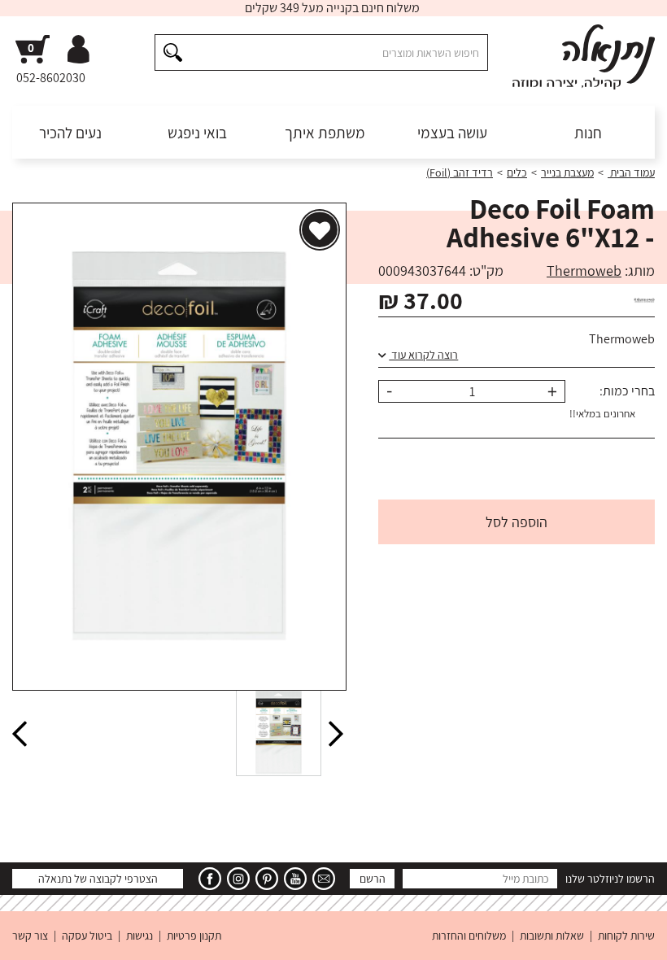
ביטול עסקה (87, 935)
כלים (517, 172)
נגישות (139, 935)
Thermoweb (584, 270)
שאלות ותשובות (552, 935)
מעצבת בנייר (567, 172)
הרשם (373, 878)
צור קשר (30, 935)
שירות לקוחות (626, 935)
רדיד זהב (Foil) (459, 172)
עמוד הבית (631, 172)
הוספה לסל (516, 522)
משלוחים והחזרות (469, 935)
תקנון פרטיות (194, 935)
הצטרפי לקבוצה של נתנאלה (98, 878)
